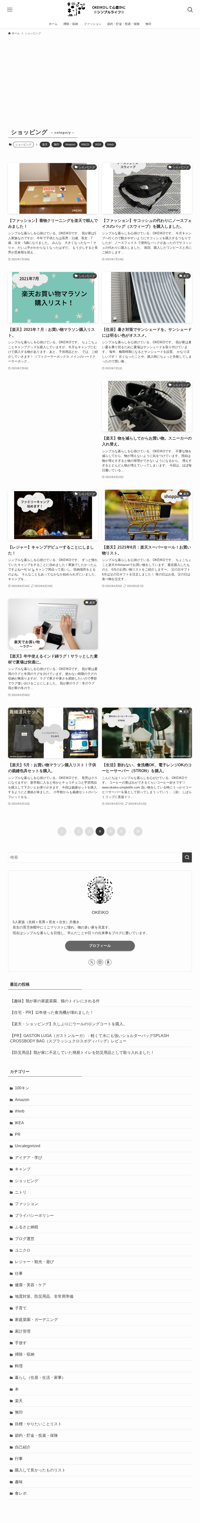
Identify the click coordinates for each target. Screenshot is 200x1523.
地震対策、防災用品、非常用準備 (44, 1296)
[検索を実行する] (187, 857)
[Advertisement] (100, 74)
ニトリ (21, 1192)
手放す (21, 1343)
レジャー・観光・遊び (34, 1262)
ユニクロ (22, 1250)
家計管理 (22, 1331)
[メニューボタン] (10, 10)
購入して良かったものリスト (40, 1470)
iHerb (110, 144)
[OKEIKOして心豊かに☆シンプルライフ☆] (99, 10)
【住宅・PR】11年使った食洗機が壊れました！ (52, 1012)
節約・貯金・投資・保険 (36, 1435)
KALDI (85, 144)
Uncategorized (27, 1146)
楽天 (45, 144)
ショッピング (26, 1181)
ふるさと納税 (26, 1227)
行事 (19, 1459)
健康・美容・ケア (30, 1285)
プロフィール (100, 946)
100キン (22, 1088)
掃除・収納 (24, 1354)
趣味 (19, 1482)
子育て (21, 1308)
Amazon (70, 144)
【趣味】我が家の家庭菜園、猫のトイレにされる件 (55, 1001)
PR (17, 1134)
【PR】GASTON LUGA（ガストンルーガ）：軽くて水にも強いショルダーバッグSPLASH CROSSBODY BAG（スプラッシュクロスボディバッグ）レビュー (89, 1038)
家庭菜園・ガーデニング (36, 1320)
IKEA (98, 144)
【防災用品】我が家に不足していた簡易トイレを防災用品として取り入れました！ (82, 1052)
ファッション (26, 1204)
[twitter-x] (92, 962)
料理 (19, 1366)
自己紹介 (22, 1447)
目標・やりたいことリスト (38, 1424)
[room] (108, 962)
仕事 (19, 1273)
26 (138, 831)
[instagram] (100, 962)
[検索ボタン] (190, 10)
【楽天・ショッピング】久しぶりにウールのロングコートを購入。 (68, 1024)
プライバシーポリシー (34, 1215)
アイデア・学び (28, 1158)
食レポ (21, 1493)
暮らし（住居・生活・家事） (40, 1377)
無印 (56, 144)
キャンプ (22, 1169)
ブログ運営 (24, 1239)
